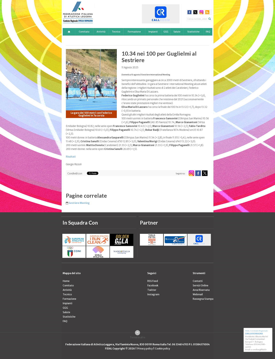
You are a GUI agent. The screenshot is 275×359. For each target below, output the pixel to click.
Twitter (151, 289)
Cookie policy (162, 348)
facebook (189, 12)
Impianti (153, 31)
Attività (101, 31)
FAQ (208, 31)
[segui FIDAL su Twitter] (205, 173)
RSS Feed (152, 281)
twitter (195, 12)
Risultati (71, 156)
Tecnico (116, 31)
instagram (201, 12)
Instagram (153, 294)
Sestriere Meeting (79, 203)
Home (66, 281)
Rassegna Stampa (203, 298)
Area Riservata (201, 289)
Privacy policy (145, 348)
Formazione (134, 31)
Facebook (152, 285)
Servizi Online (200, 285)
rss (207, 12)
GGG (165, 31)
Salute (176, 31)
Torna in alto (137, 337)
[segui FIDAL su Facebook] (198, 173)
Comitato (84, 31)
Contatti (198, 281)
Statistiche (193, 31)
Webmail (198, 294)
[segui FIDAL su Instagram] (191, 173)
